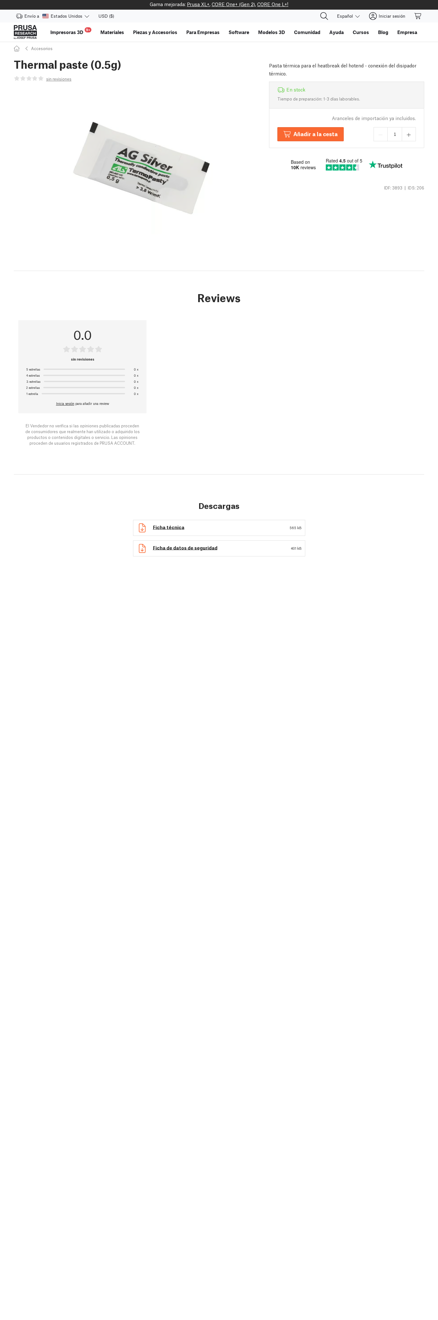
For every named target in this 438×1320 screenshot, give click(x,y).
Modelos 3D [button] (271, 32)
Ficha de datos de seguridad (185, 547)
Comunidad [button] (307, 32)
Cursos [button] (361, 32)
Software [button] (239, 32)
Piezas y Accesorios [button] (155, 32)
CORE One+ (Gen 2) (233, 4)
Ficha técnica (168, 526)
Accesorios (42, 48)
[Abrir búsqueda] (324, 16)
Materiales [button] (112, 32)
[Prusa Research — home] (25, 32)
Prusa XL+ (198, 4)
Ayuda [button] (336, 32)
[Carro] (418, 16)
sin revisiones (59, 79)
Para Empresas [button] (203, 32)
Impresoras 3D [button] (70, 31)
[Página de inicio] (17, 48)
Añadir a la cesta (315, 133)
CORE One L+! (272, 4)
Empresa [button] (407, 32)
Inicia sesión (65, 403)
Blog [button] (383, 32)
